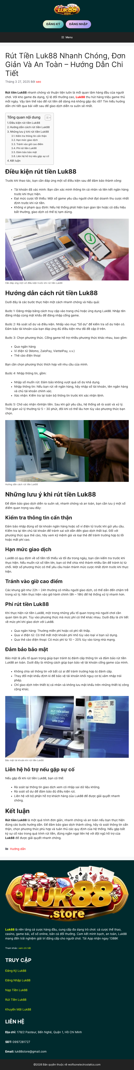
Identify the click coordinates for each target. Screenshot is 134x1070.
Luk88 (9, 929)
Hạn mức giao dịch (27, 140)
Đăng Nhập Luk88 (17, 980)
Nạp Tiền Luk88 (16, 990)
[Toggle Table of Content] (46, 118)
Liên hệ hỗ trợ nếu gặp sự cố (32, 156)
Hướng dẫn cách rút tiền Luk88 (30, 127)
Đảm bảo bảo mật (26, 152)
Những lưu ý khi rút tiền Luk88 (29, 131)
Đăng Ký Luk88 (15, 970)
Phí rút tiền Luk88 (26, 148)
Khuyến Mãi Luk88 (18, 1009)
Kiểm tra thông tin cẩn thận (31, 136)
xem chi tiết (24, 948)
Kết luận (15, 160)
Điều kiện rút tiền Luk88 (24, 122)
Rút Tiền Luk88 (15, 999)
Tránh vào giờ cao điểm (29, 144)
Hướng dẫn (18, 849)
